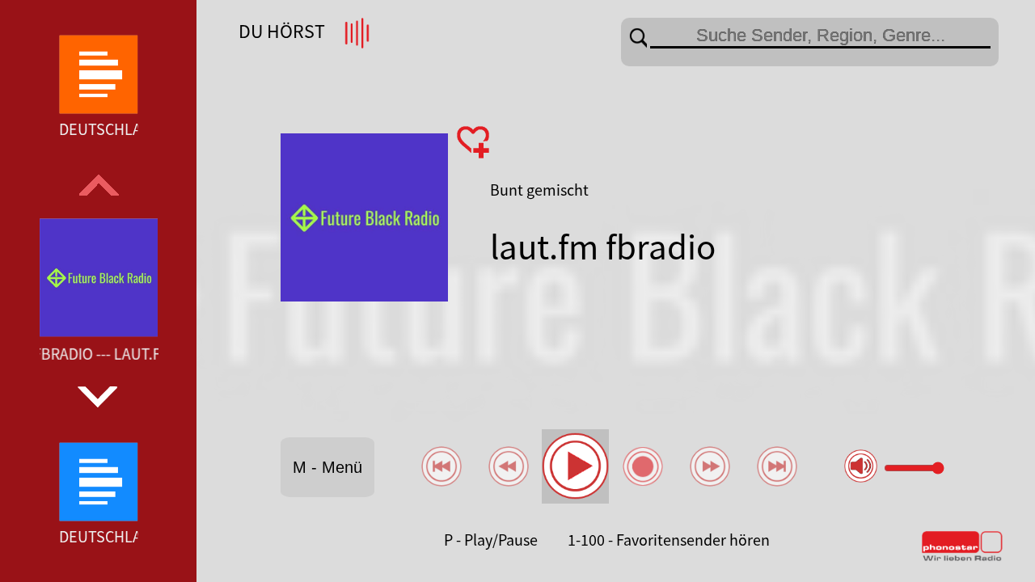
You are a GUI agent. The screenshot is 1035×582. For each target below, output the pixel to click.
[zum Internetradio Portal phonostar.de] (962, 558)
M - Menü (327, 467)
